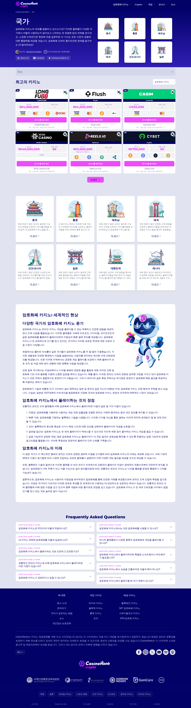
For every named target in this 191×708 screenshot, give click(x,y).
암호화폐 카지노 (121, 4)
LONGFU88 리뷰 (41, 124)
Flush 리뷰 (95, 124)
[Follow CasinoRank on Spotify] (166, 652)
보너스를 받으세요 (41, 120)
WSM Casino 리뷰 (42, 168)
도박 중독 (34, 704)
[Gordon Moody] (119, 680)
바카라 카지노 (96, 603)
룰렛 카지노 (96, 613)
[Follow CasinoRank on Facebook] (139, 652)
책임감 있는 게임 (61, 704)
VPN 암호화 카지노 (129, 618)
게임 (150, 4)
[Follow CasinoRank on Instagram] (145, 652)
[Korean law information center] (73, 680)
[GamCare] (143, 680)
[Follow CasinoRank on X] (152, 652)
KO (18, 652)
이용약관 (110, 704)
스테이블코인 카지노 (129, 613)
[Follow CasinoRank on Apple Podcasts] (172, 652)
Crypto (138, 4)
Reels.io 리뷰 (95, 168)
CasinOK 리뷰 (149, 124)
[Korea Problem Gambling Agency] (96, 680)
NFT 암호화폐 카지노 (129, 608)
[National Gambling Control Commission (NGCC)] (43, 680)
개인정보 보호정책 (61, 623)
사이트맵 (156, 704)
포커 (96, 618)
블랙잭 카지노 (96, 608)
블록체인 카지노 (129, 603)
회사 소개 (62, 603)
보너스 (162, 4)
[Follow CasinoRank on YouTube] (159, 652)
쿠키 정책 (133, 704)
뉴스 (173, 4)
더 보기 (94, 179)
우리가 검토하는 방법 (61, 613)
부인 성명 (86, 704)
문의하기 (61, 608)
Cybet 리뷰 (149, 168)
